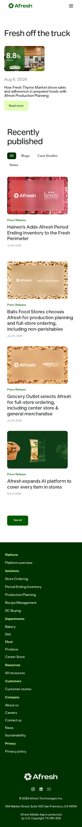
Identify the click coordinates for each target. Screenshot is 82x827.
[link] (41, 212)
